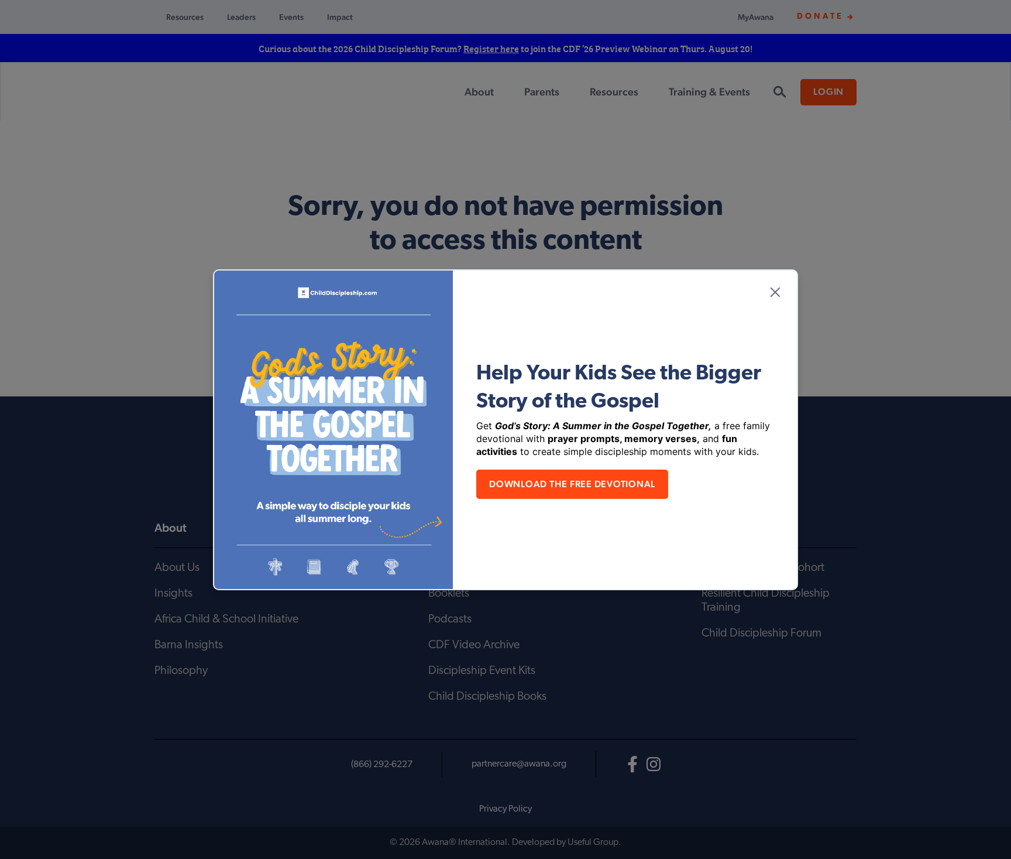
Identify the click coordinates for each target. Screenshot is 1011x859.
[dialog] (505, 429)
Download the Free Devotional (572, 484)
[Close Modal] (775, 292)
